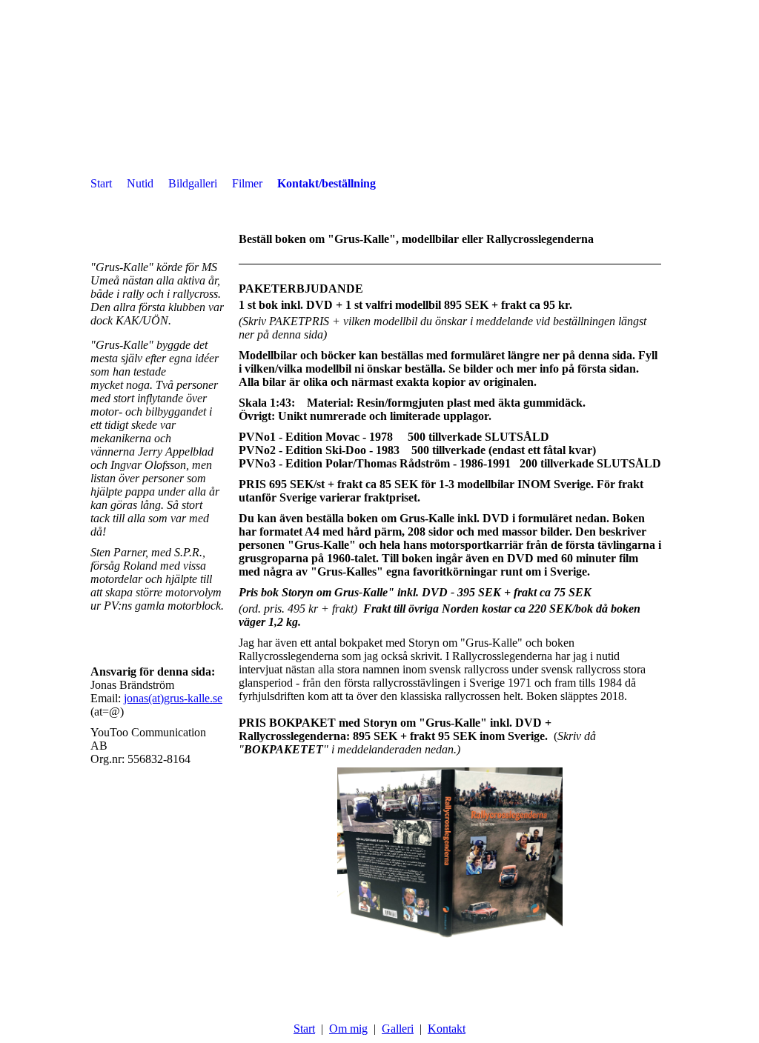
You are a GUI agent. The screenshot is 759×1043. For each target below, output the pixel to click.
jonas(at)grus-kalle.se (173, 698)
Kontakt (446, 1028)
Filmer (247, 183)
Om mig (348, 1028)
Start (101, 183)
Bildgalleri (192, 183)
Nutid (140, 183)
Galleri (398, 1028)
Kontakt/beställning (326, 183)
